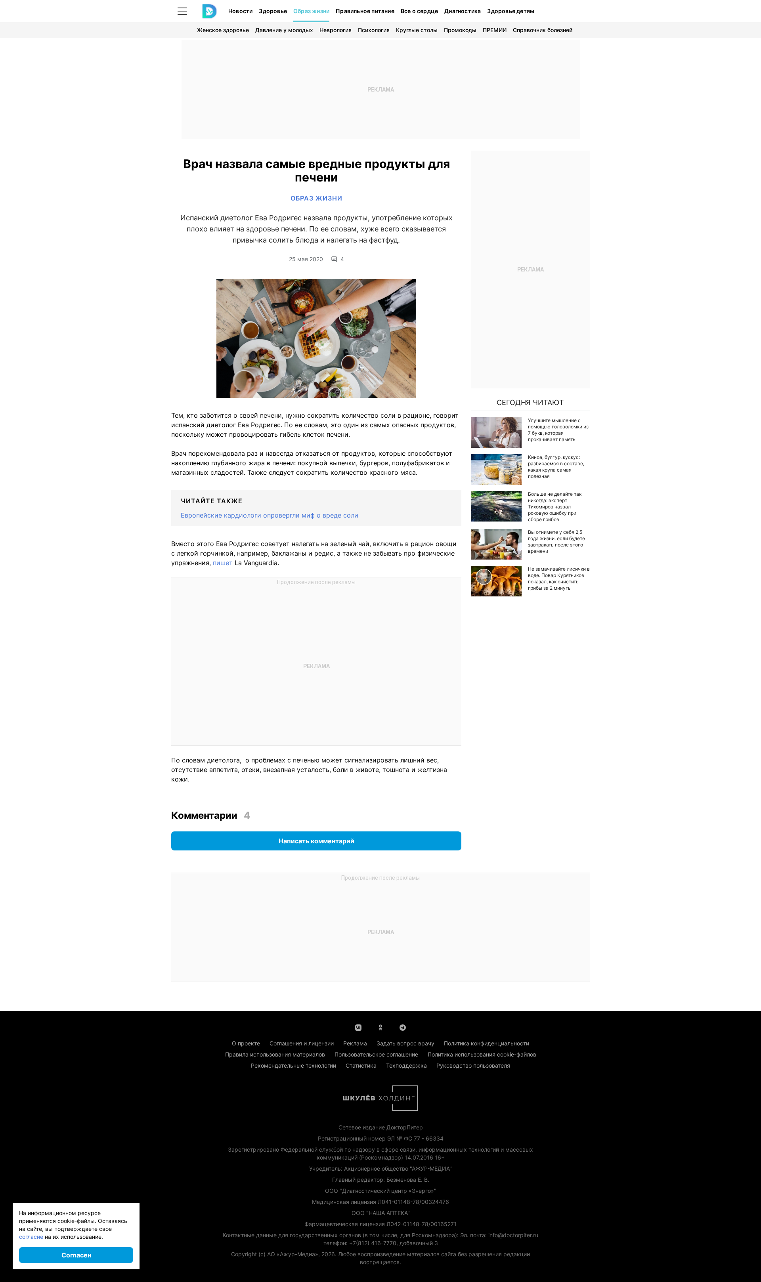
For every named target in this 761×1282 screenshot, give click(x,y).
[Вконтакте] (358, 1027)
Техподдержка (406, 1065)
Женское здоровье (223, 30)
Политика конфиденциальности (486, 1043)
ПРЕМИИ (495, 30)
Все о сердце (419, 11)
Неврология (335, 30)
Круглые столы (417, 30)
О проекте (246, 1043)
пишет (223, 563)
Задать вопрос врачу (405, 1043)
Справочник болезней (542, 30)
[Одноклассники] (380, 1027)
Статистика (361, 1065)
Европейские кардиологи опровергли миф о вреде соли (269, 515)
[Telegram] (403, 1027)
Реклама (355, 1043)
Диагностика (462, 11)
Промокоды (460, 30)
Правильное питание (365, 11)
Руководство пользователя (473, 1065)
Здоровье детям (510, 11)
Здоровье (273, 11)
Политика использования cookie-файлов (482, 1054)
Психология (374, 30)
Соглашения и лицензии (302, 1043)
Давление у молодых (284, 30)
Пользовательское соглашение (376, 1054)
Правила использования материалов (275, 1054)
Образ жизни (311, 11)
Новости (240, 11)
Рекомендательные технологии (293, 1065)
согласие (31, 1236)
